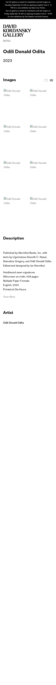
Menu (7, 41)
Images (46, 80)
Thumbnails (51, 80)
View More (9, 296)
